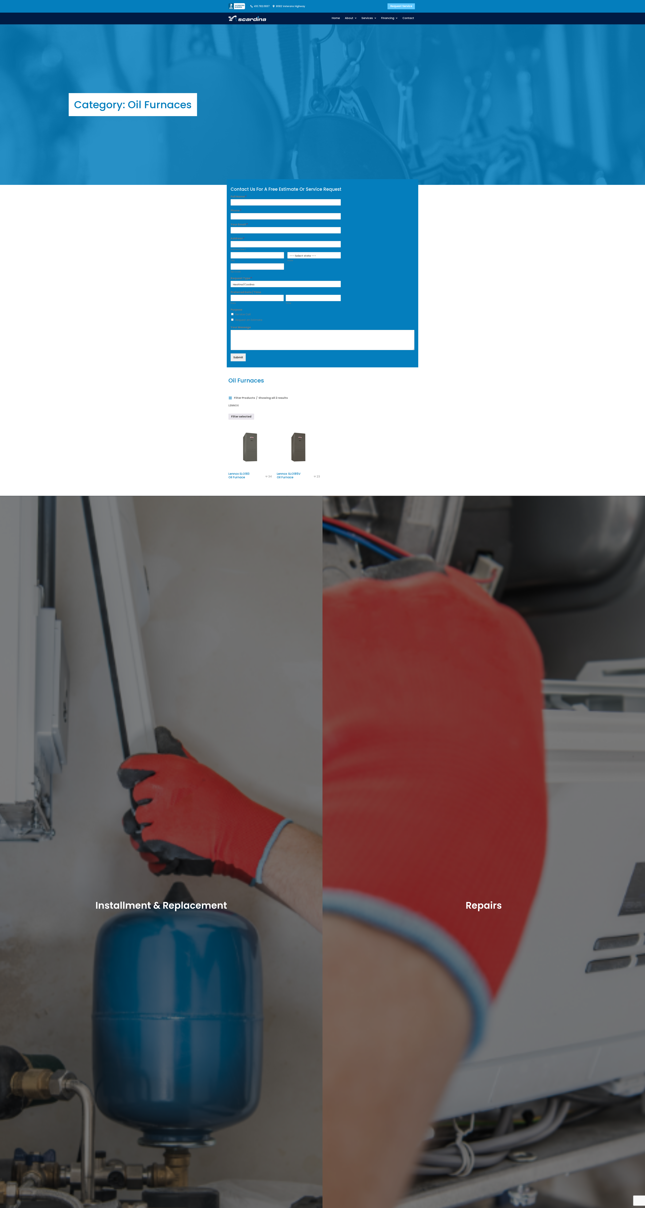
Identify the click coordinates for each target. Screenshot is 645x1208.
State (290, 260)
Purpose (236, 310)
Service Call (243, 314)
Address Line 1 (238, 249)
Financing (387, 18)
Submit (238, 357)
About (349, 18)
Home (336, 18)
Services (367, 18)
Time (288, 303)
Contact (408, 18)
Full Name (239, 196)
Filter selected (241, 416)
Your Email (239, 224)
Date (233, 303)
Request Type (241, 278)
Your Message (241, 327)
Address (237, 238)
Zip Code (236, 271)
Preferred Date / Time (246, 292)
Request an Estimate (248, 320)
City (233, 260)
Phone (236, 210)
